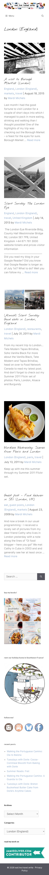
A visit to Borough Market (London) (18, 81)
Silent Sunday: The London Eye (24, 205)
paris (30, 457)
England (9, 88)
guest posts (16, 505)
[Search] (41, 576)
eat (6, 505)
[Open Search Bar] (42, 16)
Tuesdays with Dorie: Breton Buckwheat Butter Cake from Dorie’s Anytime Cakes (22, 787)
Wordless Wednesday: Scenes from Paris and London (24, 450)
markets (9, 93)
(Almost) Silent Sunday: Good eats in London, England (22, 319)
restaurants (34, 329)
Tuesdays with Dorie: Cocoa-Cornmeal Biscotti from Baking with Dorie (23, 763)
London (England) (26, 88)
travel (18, 93)
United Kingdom (22, 218)
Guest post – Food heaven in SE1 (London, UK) (23, 497)
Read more (33, 140)
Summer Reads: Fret (18, 771)
